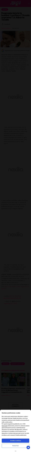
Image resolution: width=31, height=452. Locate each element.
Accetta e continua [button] (15, 440)
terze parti (4, 425)
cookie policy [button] (8, 422)
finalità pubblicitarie (21, 435)
